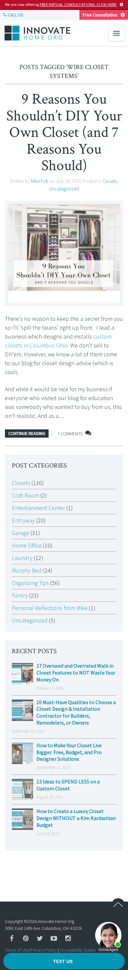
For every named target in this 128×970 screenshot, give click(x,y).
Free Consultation (100, 15)
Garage (20, 533)
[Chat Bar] (64, 961)
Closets (109, 181)
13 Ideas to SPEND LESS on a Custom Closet (68, 785)
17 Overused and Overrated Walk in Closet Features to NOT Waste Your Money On (75, 672)
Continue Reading (26, 433)
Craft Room (25, 495)
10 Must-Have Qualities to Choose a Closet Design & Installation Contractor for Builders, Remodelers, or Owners (76, 712)
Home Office (27, 545)
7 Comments (69, 434)
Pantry (20, 595)
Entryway (23, 520)
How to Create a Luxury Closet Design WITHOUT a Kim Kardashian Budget (76, 818)
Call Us (15, 15)
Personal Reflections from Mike (50, 608)
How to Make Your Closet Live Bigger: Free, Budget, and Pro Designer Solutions (69, 752)
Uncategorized (64, 189)
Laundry (22, 558)
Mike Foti (39, 181)
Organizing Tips (30, 583)
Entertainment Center (38, 508)
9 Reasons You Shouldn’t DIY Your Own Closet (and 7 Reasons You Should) (64, 132)
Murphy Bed (27, 570)
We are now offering (61, 4)
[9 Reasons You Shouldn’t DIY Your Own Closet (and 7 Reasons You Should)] (64, 253)
